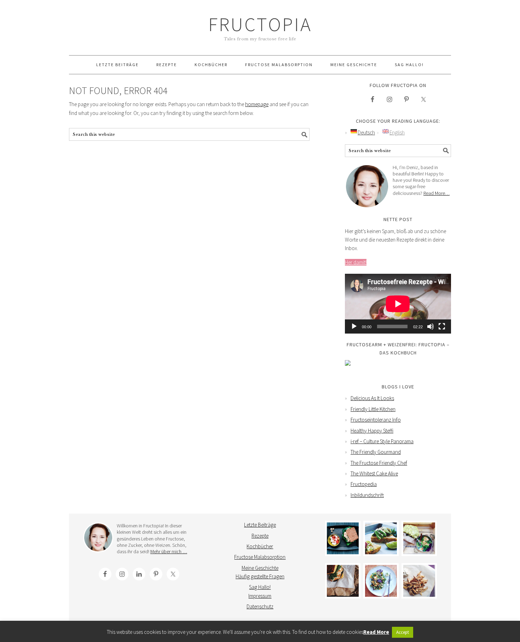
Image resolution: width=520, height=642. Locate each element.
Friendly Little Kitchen (373, 409)
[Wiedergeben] (354, 326)
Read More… (436, 193)
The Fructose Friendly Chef (379, 462)
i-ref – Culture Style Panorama (382, 441)
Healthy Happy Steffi (372, 430)
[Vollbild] (441, 326)
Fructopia (260, 24)
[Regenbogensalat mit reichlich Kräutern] (381, 581)
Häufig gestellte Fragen (260, 576)
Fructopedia (364, 484)
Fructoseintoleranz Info (376, 419)
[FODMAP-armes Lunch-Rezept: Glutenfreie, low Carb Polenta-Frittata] (381, 538)
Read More (376, 632)
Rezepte (260, 535)
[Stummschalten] (430, 326)
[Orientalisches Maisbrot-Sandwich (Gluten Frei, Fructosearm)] (343, 581)
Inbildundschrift (367, 495)
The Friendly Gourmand (376, 452)
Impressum (259, 595)
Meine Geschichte (260, 568)
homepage (256, 104)
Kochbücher (260, 546)
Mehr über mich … (168, 551)
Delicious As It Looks (372, 398)
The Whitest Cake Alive (374, 473)
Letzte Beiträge (260, 524)
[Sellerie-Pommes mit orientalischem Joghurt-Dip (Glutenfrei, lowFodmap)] (419, 581)
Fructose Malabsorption (259, 557)
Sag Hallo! (260, 587)
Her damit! (355, 262)
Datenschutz (260, 606)
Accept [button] (402, 632)
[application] (398, 304)
